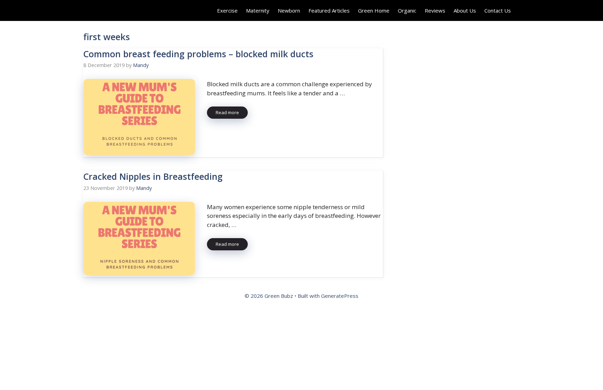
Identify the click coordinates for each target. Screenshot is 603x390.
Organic (407, 10)
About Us (465, 10)
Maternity (257, 10)
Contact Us (497, 10)
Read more (227, 112)
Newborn (289, 10)
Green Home (373, 10)
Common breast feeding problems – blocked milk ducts (198, 54)
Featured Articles (329, 10)
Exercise (227, 10)
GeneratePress (339, 295)
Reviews (435, 10)
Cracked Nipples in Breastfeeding (153, 176)
